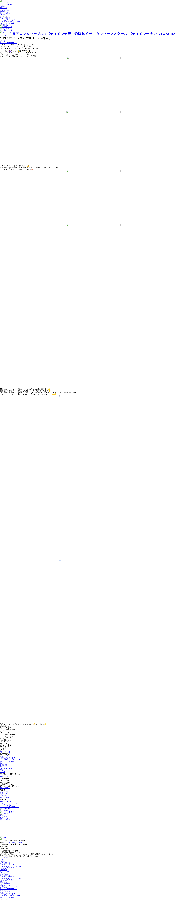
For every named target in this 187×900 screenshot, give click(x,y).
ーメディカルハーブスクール (11, 805)
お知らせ (3, 8)
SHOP (2, 770)
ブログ (2, 9)
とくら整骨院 (5, 18)
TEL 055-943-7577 (6, 776)
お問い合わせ (5, 13)
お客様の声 (4, 11)
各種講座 (3, 765)
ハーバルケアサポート (8, 23)
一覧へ (6, 752)
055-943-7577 (8, 842)
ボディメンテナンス (8, 20)
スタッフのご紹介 (7, 4)
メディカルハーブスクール (10, 21)
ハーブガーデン (6, 768)
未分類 (2, 772)
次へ (10, 752)
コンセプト (4, 2)
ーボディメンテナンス (8, 803)
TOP (1, 815)
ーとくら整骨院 (6, 801)
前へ (1, 752)
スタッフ (3, 794)
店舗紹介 (3, 6)
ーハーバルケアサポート (9, 807)
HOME (2, 15)
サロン (2, 767)
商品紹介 (3, 870)
